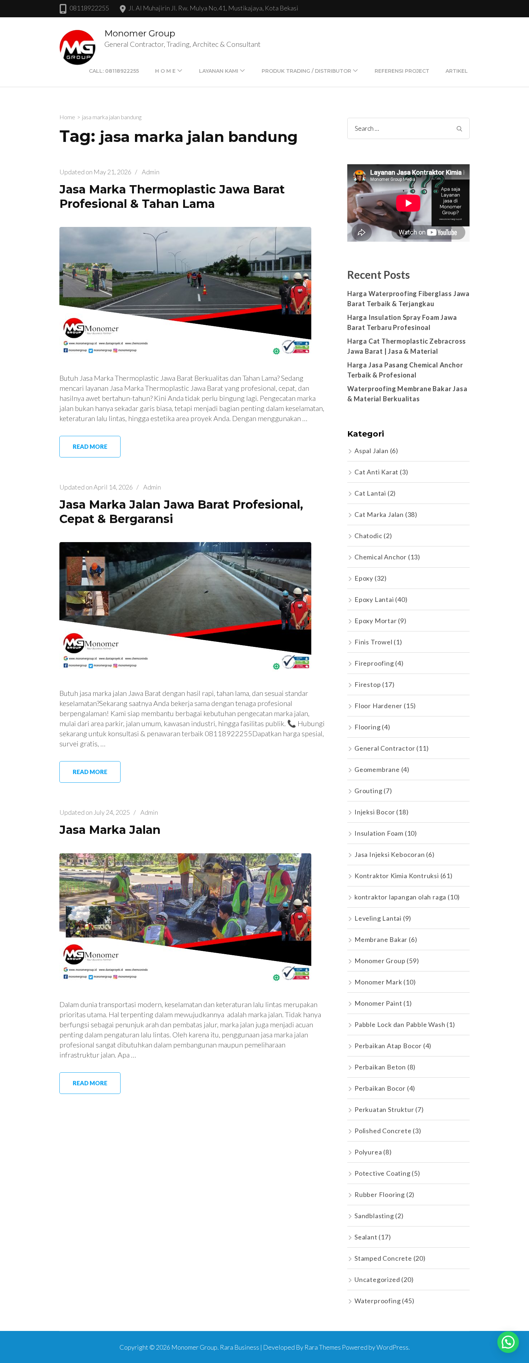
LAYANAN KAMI (218, 71)
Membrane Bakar (380, 939)
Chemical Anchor (380, 557)
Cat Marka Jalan (379, 514)
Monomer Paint (378, 1003)
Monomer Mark (378, 982)
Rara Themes (322, 1347)
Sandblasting (374, 1216)
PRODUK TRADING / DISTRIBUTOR (306, 71)
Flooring (367, 727)
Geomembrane (377, 769)
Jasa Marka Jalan (109, 830)
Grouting (368, 791)
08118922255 (89, 8)
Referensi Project (402, 71)
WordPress (392, 1347)
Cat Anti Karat (376, 472)
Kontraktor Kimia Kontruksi (396, 876)
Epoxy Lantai (374, 599)
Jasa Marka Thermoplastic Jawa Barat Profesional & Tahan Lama (172, 196)
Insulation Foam (378, 833)
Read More (90, 446)
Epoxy (363, 578)
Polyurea (368, 1152)
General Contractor (384, 748)
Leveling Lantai (378, 918)
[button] (508, 1342)
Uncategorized (377, 1279)
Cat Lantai (370, 493)
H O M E (165, 71)
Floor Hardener (378, 706)
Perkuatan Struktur (384, 1109)
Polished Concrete (383, 1131)
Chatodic (368, 536)
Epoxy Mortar (375, 621)
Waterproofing (377, 1301)
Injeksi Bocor (374, 812)
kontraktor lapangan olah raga (400, 897)
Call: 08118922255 (114, 71)
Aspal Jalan (371, 451)
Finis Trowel (373, 642)
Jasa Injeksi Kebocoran (389, 854)
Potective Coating (382, 1173)
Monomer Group (139, 33)
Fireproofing (374, 663)
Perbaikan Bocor (380, 1088)
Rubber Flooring (379, 1194)
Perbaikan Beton (380, 1067)
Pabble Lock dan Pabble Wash (400, 1024)
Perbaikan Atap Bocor (388, 1046)
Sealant (365, 1237)
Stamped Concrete (383, 1258)
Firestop (367, 684)
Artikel (457, 71)
